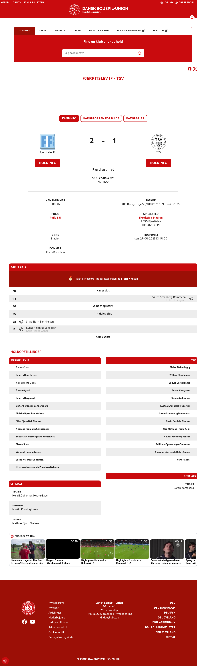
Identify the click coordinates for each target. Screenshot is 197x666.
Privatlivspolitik (58, 627)
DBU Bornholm (164, 608)
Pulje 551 (55, 218)
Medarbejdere (56, 617)
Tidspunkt (150, 235)
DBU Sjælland (165, 632)
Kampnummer (55, 200)
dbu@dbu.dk (111, 617)
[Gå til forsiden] (98, 9)
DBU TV (17, 3)
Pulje (55, 214)
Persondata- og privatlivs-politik (98, 659)
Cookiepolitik (56, 632)
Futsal (170, 637)
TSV (158, 152)
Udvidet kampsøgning (129, 31)
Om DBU (5, 3)
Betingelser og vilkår (60, 637)
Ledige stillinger (58, 622)
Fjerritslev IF (47, 152)
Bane (55, 235)
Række (151, 200)
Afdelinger (54, 613)
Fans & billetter (34, 3)
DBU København (163, 622)
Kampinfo (69, 118)
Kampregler (135, 118)
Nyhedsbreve (56, 603)
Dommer (55, 248)
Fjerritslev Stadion (151, 218)
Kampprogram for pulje (101, 118)
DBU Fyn (169, 613)
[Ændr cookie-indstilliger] (5, 660)
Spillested (151, 214)
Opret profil (187, 3)
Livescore (158, 31)
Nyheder (53, 608)
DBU (172, 603)
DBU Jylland (166, 617)
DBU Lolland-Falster (160, 627)
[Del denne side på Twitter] (195, 69)
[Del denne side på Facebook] (189, 69)
